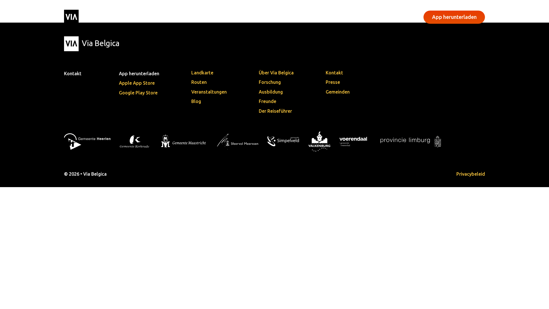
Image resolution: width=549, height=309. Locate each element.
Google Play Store (138, 92)
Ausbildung (271, 91)
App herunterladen (454, 17)
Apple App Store (137, 83)
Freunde (267, 101)
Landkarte (202, 72)
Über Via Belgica (276, 72)
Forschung (270, 82)
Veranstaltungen (224, 16)
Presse (333, 82)
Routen (199, 82)
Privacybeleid (470, 174)
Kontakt (334, 72)
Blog (196, 101)
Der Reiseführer (275, 111)
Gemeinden (338, 91)
